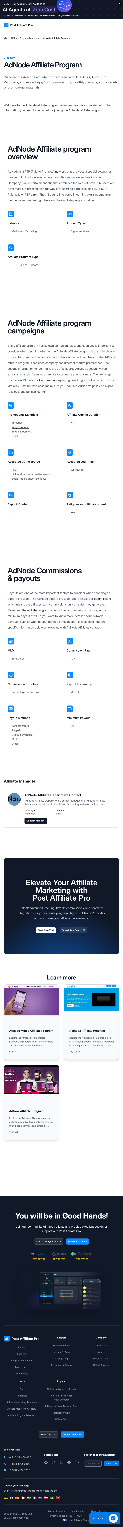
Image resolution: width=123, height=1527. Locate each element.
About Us (101, 1345)
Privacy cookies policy (60, 1515)
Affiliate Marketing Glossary (21, 1408)
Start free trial (48, 1434)
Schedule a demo (77, 1241)
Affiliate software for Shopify (61, 1389)
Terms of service (56, 1511)
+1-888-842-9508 (19, 1463)
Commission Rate (78, 650)
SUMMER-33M (19, 15)
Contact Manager (35, 820)
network (60, 171)
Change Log (61, 1358)
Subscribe (111, 1463)
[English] (11, 1497)
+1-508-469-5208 (19, 1470)
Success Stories (101, 1358)
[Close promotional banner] (119, 3)
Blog (22, 1389)
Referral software (61, 1412)
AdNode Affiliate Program (56, 38)
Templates (21, 1395)
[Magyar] (29, 1497)
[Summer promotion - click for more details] (61, 9)
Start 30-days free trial (48, 1241)
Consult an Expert (72, 1434)
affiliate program (48, 77)
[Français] (23, 1497)
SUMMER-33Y (50, 15)
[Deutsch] (6, 1497)
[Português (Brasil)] (52, 1497)
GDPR (80, 1515)
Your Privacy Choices (80, 1520)
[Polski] (46, 1497)
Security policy (78, 1511)
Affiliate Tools (62, 1419)
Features (21, 1354)
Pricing (21, 1347)
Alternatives (22, 1373)
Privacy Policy (98, 1511)
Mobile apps (21, 1367)
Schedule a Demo (71, 930)
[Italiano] (35, 1497)
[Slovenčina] (58, 1497)
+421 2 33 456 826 (19, 1457)
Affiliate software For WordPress (61, 1406)
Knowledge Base (61, 1345)
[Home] (5, 38)
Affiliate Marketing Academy (22, 1402)
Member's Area (61, 1352)
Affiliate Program (101, 1365)
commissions (102, 598)
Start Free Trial (46, 930)
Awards (101, 1352)
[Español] (17, 1497)
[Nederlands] (40, 1497)
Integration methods (21, 1360)
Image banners (20, 427)
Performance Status (61, 1365)
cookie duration (44, 380)
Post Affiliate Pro (86, 913)
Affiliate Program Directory (25, 38)
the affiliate (29, 610)
